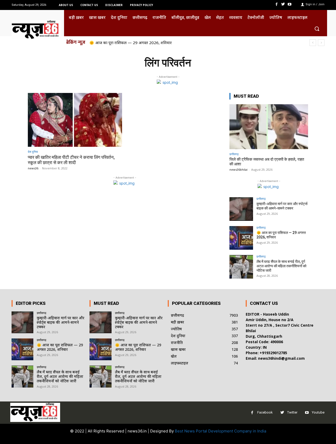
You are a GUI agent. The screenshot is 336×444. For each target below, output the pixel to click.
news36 (33, 168)
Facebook (265, 412)
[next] (321, 42)
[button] (316, 28)
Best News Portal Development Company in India (220, 431)
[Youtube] (289, 4)
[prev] (312, 42)
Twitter (292, 412)
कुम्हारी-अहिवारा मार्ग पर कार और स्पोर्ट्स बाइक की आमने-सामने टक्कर (281, 206)
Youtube (318, 412)
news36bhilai (238, 169)
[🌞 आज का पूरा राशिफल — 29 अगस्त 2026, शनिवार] (241, 238)
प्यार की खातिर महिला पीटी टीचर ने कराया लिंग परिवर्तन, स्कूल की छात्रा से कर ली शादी (71, 160)
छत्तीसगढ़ (234, 154)
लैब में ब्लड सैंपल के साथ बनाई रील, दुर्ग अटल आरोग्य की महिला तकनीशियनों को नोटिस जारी (281, 266)
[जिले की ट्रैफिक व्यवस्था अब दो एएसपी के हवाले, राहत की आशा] (268, 126)
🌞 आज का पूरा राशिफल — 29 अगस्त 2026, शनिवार (130, 42)
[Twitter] (283, 4)
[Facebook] (276, 4)
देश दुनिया (33, 151)
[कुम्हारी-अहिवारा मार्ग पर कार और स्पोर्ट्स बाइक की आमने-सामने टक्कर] (241, 209)
